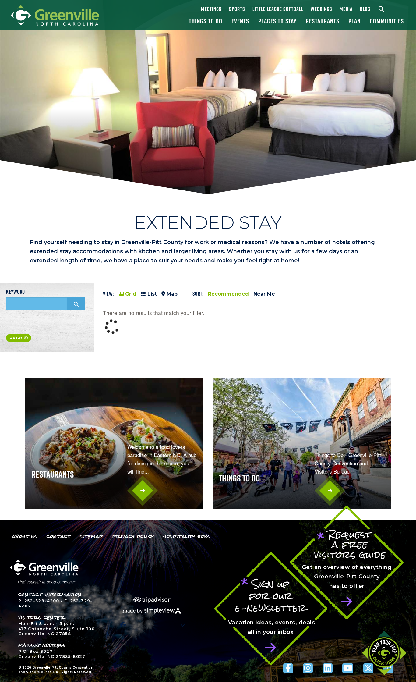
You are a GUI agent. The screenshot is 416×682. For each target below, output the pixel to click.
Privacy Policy (133, 536)
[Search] (76, 303)
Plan (354, 21)
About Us (24, 536)
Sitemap (91, 536)
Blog (365, 9)
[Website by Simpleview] (152, 610)
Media (346, 9)
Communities (387, 21)
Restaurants (322, 21)
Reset (16, 338)
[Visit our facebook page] (288, 668)
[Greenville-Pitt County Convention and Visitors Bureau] (55, 14)
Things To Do (205, 21)
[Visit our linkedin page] (328, 668)
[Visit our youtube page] (347, 668)
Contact (59, 536)
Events (240, 21)
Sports (237, 9)
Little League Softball (277, 9)
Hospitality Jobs (186, 536)
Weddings (321, 9)
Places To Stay (277, 21)
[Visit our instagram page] (308, 668)
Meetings (211, 9)
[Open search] (382, 9)
